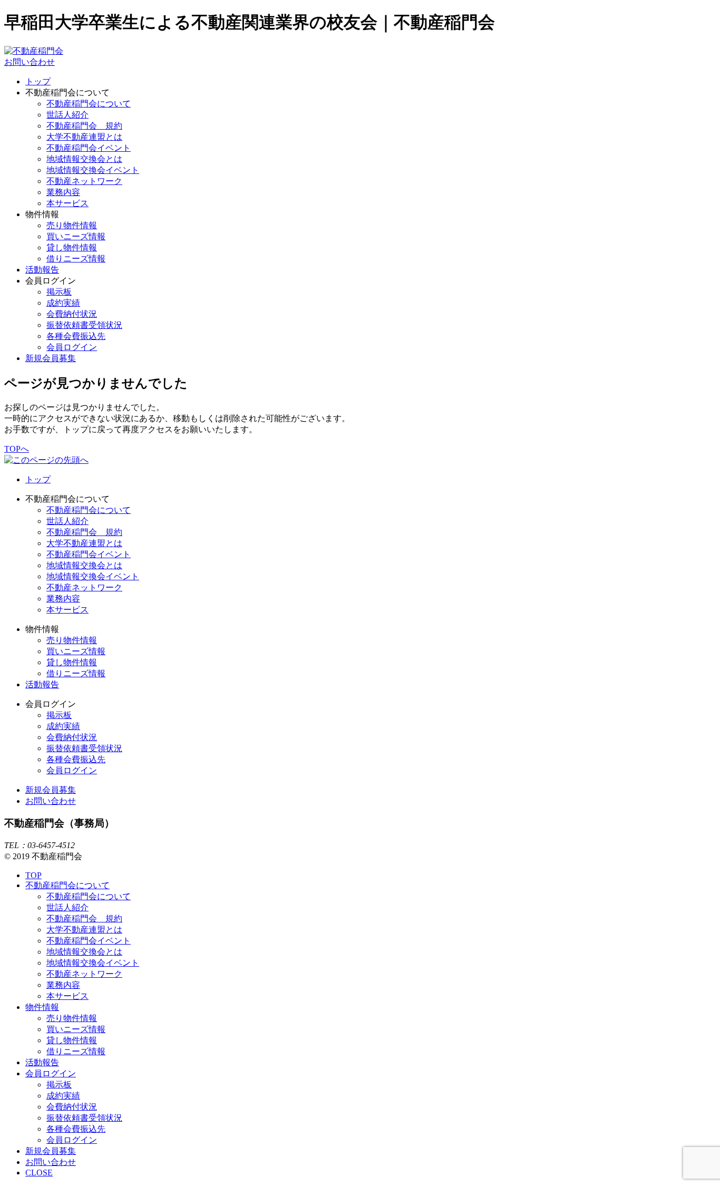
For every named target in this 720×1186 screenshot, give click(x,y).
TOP (33, 875)
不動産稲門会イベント (88, 147)
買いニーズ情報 (75, 236)
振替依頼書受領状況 (84, 324)
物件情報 (42, 1007)
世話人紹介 (67, 114)
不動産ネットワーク (84, 181)
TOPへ (16, 448)
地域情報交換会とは (84, 158)
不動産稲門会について (88, 103)
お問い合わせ (29, 61)
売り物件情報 (71, 225)
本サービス (67, 203)
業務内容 (63, 192)
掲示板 (59, 291)
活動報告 (42, 269)
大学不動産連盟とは (84, 136)
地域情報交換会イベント (92, 170)
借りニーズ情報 (75, 258)
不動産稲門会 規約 (84, 125)
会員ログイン (71, 347)
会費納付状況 (71, 313)
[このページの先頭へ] (46, 459)
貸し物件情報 (71, 247)
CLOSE (39, 1172)
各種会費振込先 (75, 336)
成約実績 (63, 302)
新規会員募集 (50, 358)
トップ (38, 81)
